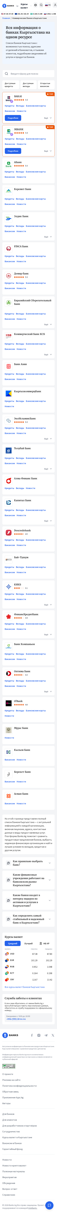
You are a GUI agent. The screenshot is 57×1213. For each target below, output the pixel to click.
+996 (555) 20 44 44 (16, 1019)
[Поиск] (41, 5)
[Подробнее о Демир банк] (9, 276)
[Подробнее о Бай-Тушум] (9, 559)
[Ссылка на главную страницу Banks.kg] (8, 6)
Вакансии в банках (12, 1143)
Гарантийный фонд (12, 1149)
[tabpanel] (28, 965)
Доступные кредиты (10, 85)
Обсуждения (8, 1183)
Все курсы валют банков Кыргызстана (25, 986)
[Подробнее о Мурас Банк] (9, 730)
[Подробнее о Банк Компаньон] (9, 646)
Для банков (8, 1113)
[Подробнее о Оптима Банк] (9, 673)
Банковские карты (36, 105)
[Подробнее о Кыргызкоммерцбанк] (9, 393)
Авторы (6, 1103)
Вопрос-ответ (9, 1188)
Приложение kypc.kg (13, 1097)
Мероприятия (9, 1177)
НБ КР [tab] (46, 943)
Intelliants (32, 1208)
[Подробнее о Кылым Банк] (9, 752)
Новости (21, 110)
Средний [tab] (12, 943)
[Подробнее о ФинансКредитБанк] (9, 616)
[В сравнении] (36, 5)
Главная (6, 18)
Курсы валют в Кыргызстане (17, 1137)
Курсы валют (24, 6)
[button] (48, 117)
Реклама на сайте (11, 1079)
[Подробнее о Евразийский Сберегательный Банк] (9, 303)
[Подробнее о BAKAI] (9, 98)
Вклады (20, 105)
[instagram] (39, 1035)
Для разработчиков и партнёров (19, 1125)
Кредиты (9, 105)
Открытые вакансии (45, 85)
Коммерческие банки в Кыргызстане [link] (29, 18)
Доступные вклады (28, 85)
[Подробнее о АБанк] (9, 164)
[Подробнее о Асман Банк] (9, 796)
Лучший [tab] (28, 943)
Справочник (8, 1194)
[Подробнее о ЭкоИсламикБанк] (9, 421)
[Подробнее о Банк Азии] (9, 366)
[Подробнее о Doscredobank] (9, 533)
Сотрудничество (11, 1131)
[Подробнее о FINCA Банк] (9, 249)
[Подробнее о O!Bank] (9, 703)
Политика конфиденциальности (19, 1085)
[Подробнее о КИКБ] (9, 587)
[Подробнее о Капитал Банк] (9, 502)
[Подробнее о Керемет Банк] (9, 191)
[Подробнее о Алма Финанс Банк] (9, 481)
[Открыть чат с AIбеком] (49, 1205)
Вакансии (10, 110)
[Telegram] (46, 1035)
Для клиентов (9, 1119)
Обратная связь (10, 1091)
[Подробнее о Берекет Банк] (9, 774)
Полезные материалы (13, 1171)
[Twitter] (53, 1035)
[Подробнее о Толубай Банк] (9, 450)
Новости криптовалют (14, 1165)
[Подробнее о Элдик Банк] (9, 218)
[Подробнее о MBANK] (9, 131)
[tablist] (28, 943)
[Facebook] (32, 1035)
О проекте (7, 1074)
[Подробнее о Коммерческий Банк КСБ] (9, 336)
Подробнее (13, 118)
